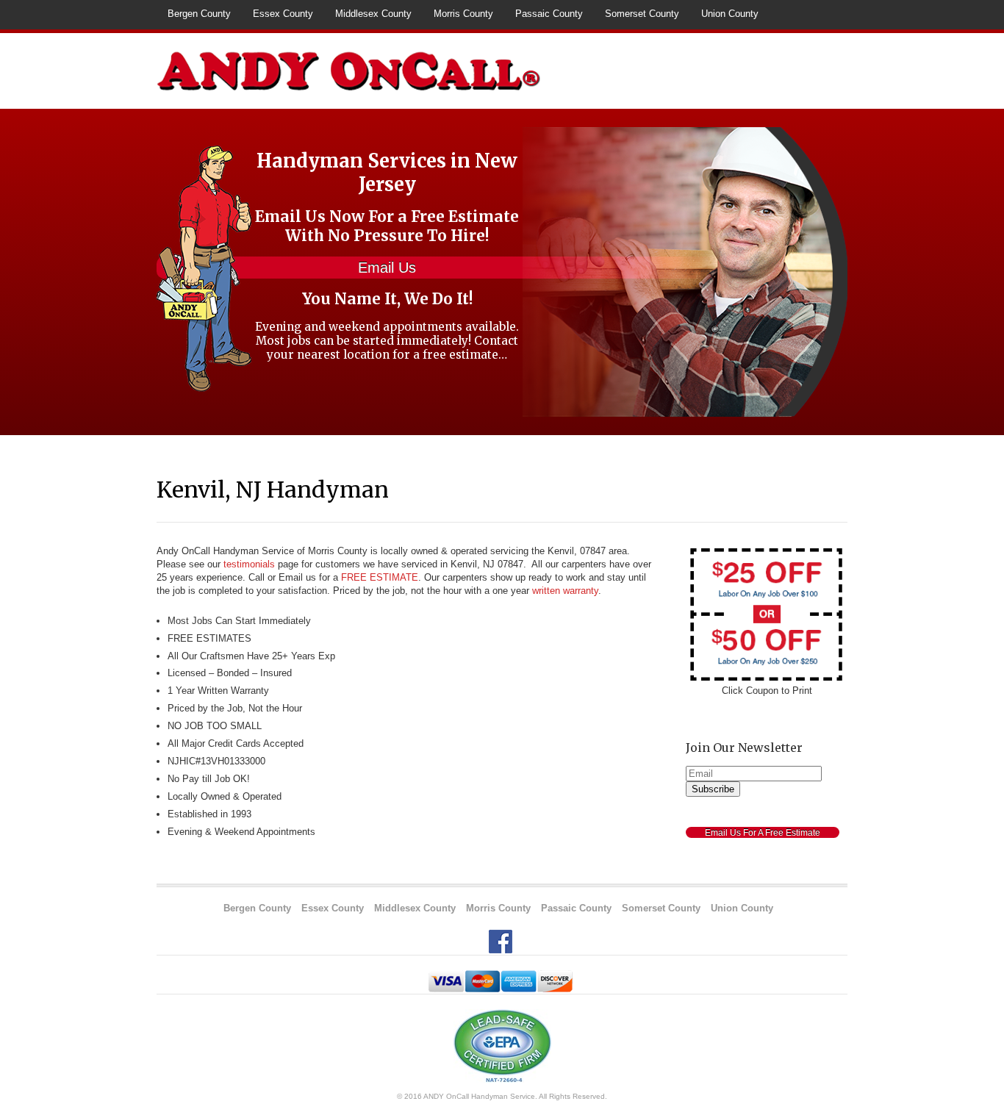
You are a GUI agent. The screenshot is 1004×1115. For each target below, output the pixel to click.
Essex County (283, 13)
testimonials (249, 564)
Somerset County (642, 13)
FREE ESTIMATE (379, 577)
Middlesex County (373, 13)
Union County (730, 13)
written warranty (565, 590)
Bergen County (199, 13)
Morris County (463, 13)
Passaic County (549, 13)
